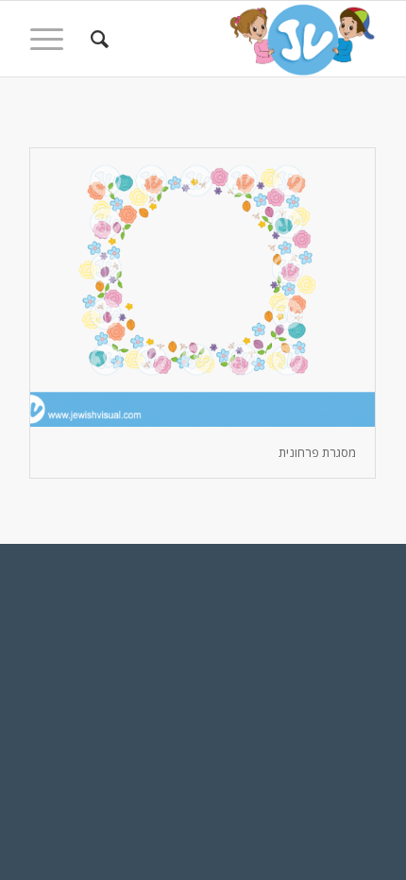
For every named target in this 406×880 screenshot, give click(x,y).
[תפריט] (53, 38)
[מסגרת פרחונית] (202, 287)
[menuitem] (97, 38)
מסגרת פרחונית (317, 452)
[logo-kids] (237, 38)
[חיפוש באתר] (97, 38)
